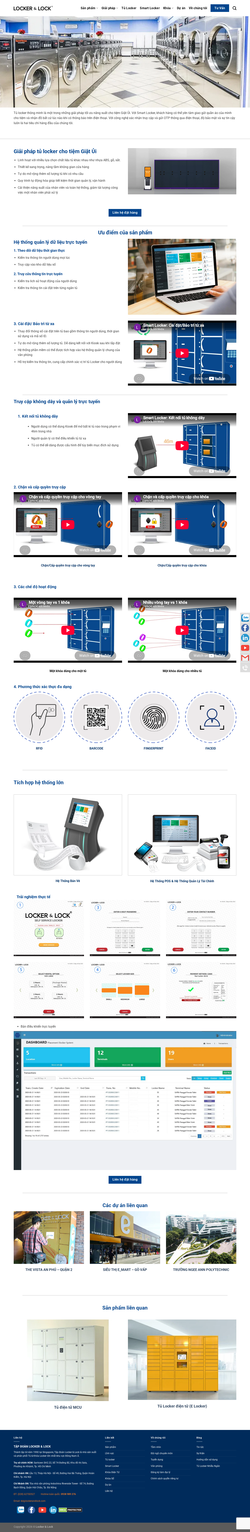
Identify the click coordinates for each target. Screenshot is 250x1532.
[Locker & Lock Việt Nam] (33, 8)
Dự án (181, 8)
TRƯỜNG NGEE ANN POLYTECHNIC (201, 1270)
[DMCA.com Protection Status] (69, 1509)
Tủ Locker (128, 8)
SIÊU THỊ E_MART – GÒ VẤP (125, 1270)
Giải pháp (108, 8)
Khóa (167, 8)
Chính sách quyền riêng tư (164, 1478)
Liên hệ (108, 1491)
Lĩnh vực (109, 1453)
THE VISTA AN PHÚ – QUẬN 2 (48, 1270)
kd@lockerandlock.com (33, 1501)
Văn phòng (156, 1466)
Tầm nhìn (156, 1447)
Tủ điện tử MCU (68, 1407)
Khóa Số (109, 1478)
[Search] (234, 8)
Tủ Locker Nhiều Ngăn (208, 1466)
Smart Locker (150, 8)
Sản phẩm (88, 8)
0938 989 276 (68, 1494)
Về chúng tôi (198, 8)
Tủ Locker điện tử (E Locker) (182, 1406)
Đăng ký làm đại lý (160, 1472)
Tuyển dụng (157, 1459)
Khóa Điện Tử (112, 1472)
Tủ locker (110, 1459)
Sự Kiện (200, 1453)
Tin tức (200, 1447)
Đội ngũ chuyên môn (162, 1453)
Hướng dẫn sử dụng (207, 1459)
